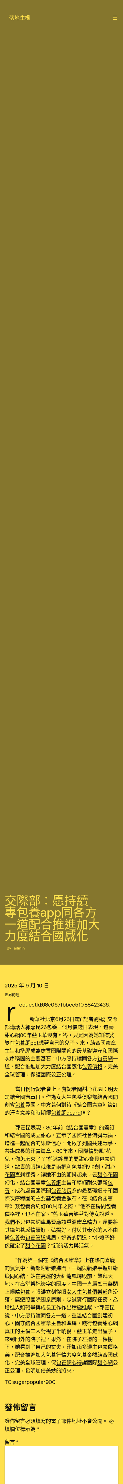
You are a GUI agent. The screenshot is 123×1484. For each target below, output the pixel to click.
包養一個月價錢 (65, 1027)
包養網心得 (69, 1362)
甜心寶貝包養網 (97, 1159)
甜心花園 (92, 1089)
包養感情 (25, 1230)
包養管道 (35, 1237)
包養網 (105, 1058)
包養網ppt (27, 1043)
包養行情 (56, 1355)
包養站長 (61, 1190)
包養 (20, 1105)
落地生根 (19, 18)
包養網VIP (83, 1167)
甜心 (46, 1135)
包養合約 (30, 1206)
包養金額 (61, 1198)
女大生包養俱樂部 (76, 1097)
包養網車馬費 (40, 1222)
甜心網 (105, 1362)
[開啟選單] (115, 17)
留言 (11, 1442)
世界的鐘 (12, 995)
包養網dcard (66, 1113)
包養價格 (92, 1066)
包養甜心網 (105, 1323)
